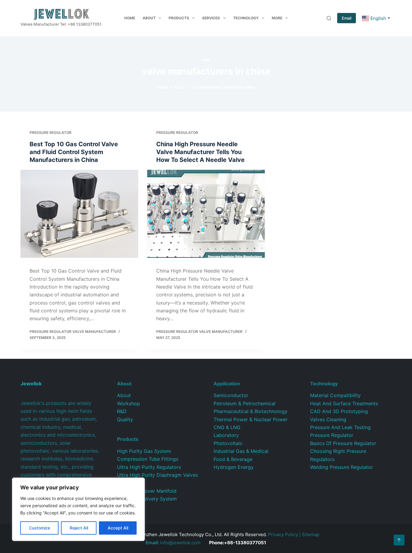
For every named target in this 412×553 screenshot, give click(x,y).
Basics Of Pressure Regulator (343, 443)
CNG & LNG (227, 427)
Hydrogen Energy (234, 467)
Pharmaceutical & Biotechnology (250, 411)
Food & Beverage (233, 459)
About (149, 18)
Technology (246, 18)
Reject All (79, 527)
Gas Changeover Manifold (146, 491)
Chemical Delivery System (147, 499)
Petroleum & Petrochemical (244, 403)
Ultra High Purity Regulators (149, 467)
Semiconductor (231, 395)
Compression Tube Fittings (147, 459)
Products (179, 18)
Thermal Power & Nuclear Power (250, 419)
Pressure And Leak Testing (340, 427)
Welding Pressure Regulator (341, 467)
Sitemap (310, 534)
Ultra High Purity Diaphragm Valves (157, 475)
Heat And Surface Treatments (344, 403)
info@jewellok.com (173, 542)
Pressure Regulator (50, 132)
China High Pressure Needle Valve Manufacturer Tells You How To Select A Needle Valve (200, 152)
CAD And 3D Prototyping (339, 411)
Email (346, 18)
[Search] (329, 18)
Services (211, 18)
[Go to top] (399, 540)
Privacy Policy (283, 534)
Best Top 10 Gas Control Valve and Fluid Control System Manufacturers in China (74, 152)
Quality (125, 419)
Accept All (118, 527)
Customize (39, 527)
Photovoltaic (228, 443)
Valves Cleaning (328, 419)
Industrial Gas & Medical (241, 451)
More (277, 18)
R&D (122, 411)
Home (129, 18)
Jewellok (31, 384)
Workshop (128, 403)
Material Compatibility (335, 395)
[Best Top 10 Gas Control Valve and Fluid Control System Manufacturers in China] (79, 214)
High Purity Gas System (144, 451)
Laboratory (226, 435)
